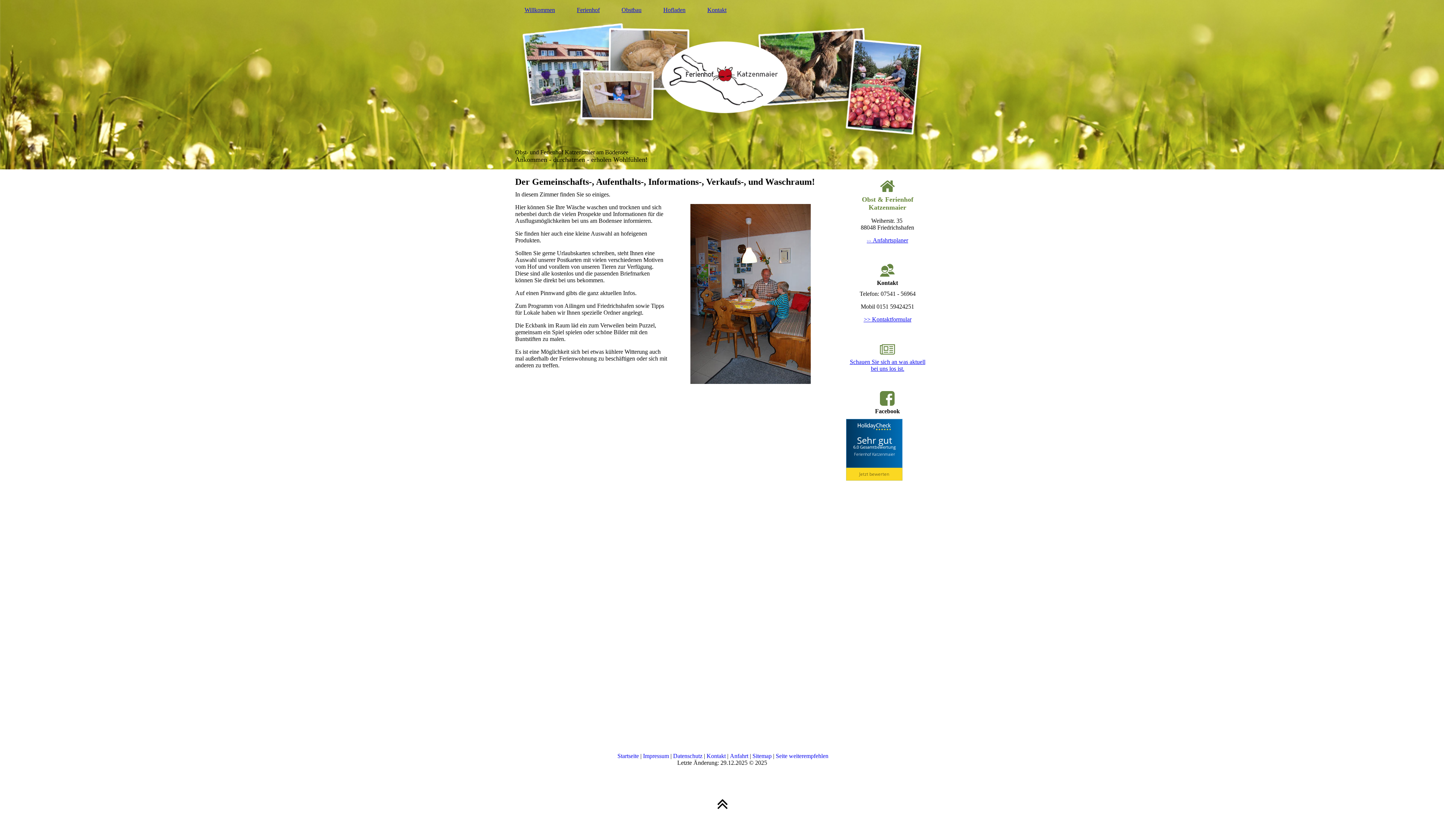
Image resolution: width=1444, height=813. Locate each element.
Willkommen (540, 10)
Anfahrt (739, 756)
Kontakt (717, 10)
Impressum (656, 756)
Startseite (628, 756)
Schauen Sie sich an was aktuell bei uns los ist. (887, 365)
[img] (722, 84)
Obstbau (632, 10)
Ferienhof (588, 10)
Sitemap (762, 756)
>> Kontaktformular (888, 319)
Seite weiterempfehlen (802, 756)
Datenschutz (687, 756)
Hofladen (674, 10)
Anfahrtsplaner (887, 240)
